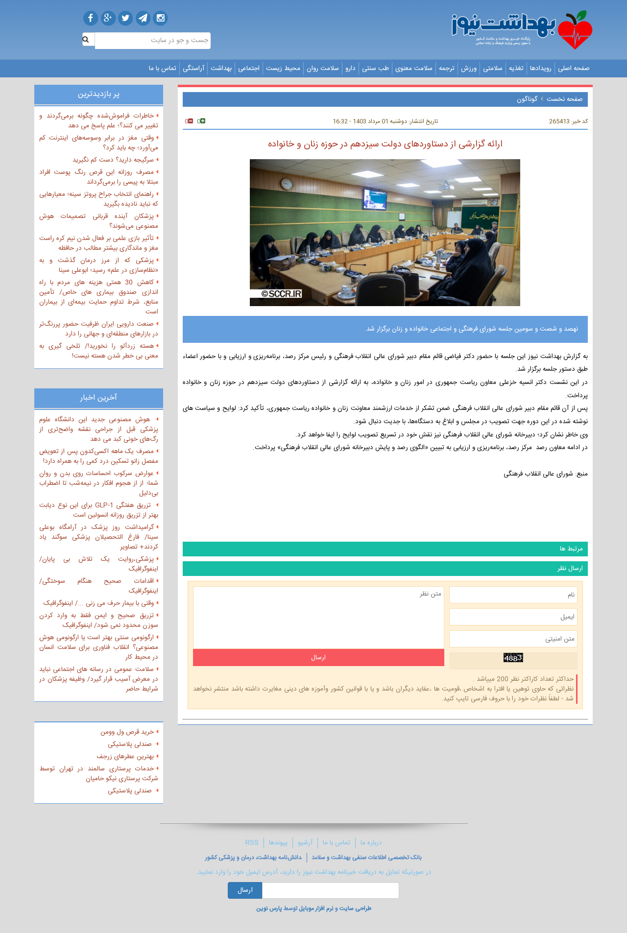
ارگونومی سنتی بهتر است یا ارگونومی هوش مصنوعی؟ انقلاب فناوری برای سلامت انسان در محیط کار (98, 647)
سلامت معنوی (414, 68)
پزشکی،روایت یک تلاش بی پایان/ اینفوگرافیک (98, 564)
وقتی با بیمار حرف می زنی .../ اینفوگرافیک (99, 603)
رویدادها (541, 68)
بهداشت (221, 68)
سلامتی (493, 68)
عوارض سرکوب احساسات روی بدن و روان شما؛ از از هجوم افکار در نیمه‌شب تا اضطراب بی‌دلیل (98, 483)
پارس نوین (269, 908)
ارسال (245, 890)
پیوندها (278, 842)
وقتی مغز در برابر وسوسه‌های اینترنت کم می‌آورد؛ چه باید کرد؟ (98, 143)
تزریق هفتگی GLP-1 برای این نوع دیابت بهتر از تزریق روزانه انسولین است (98, 510)
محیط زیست (283, 68)
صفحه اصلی (574, 68)
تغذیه (516, 68)
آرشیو (305, 842)
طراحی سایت (355, 908)
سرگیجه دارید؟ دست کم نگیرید (113, 160)
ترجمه (447, 68)
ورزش (469, 68)
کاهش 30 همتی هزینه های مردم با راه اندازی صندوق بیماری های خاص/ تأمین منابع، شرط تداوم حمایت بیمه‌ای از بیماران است (98, 297)
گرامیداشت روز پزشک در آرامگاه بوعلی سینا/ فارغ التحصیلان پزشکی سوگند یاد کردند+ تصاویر (98, 537)
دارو (350, 68)
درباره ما (371, 842)
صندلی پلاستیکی (131, 744)
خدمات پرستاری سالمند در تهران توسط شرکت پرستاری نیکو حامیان (98, 774)
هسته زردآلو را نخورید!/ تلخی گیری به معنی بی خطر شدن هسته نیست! (98, 351)
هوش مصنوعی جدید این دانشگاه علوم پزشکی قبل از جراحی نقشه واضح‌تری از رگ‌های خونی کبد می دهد (98, 429)
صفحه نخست (565, 99)
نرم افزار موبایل (316, 908)
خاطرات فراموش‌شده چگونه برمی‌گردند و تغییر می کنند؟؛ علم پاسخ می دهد (98, 121)
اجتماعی (249, 68)
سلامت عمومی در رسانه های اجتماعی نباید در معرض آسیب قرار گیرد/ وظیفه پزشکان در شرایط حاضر (98, 679)
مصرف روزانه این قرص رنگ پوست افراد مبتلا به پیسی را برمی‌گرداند (98, 177)
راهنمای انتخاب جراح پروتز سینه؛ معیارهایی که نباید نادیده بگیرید (98, 199)
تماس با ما (162, 68)
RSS (252, 842)
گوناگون (527, 99)
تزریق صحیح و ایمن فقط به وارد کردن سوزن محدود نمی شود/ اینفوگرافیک (98, 620)
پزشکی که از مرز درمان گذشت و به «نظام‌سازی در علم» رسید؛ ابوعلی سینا (98, 265)
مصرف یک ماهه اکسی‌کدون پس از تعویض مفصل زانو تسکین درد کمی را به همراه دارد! (98, 456)
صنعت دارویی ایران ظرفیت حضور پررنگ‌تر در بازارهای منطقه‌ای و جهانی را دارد (98, 329)
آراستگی (193, 68)
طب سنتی (375, 68)
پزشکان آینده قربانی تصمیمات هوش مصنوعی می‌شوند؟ (98, 221)
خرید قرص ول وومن (127, 732)
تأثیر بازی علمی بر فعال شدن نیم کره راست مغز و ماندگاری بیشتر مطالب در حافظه (98, 243)
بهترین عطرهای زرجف (125, 756)
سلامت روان (323, 68)
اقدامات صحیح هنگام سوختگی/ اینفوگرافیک (98, 586)
